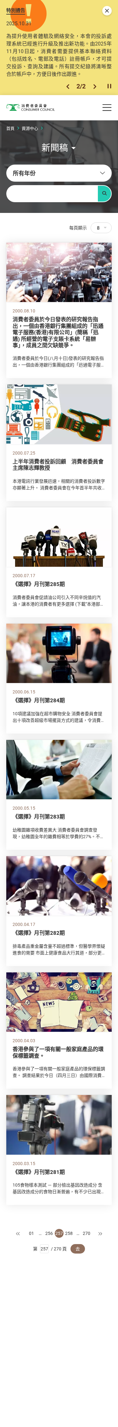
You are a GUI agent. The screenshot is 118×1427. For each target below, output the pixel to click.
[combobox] (59, 173)
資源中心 (30, 128)
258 (69, 1233)
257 (59, 1233)
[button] (67, 86)
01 (31, 1233)
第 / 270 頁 (50, 1249)
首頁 (10, 128)
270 (86, 1233)
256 (49, 1233)
